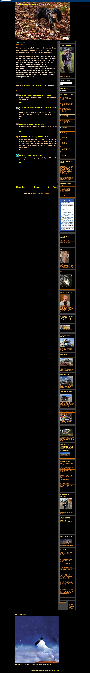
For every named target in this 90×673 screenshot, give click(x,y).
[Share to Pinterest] (53, 85)
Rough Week (64, 128)
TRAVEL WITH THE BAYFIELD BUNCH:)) (32, 4)
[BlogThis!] (50, 85)
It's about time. (65, 97)
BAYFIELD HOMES (64, 483)
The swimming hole (66, 148)
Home (36, 187)
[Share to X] (51, 85)
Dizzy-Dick (23, 155)
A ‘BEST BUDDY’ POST (65, 556)
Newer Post (21, 187)
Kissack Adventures (66, 139)
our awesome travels (26, 95)
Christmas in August (66, 154)
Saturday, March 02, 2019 (42, 95)
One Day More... (65, 115)
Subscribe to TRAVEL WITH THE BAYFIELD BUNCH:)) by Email (71, 605)
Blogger (57, 670)
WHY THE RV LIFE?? (65, 240)
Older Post (52, 187)
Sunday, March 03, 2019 (35, 155)
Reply (21, 102)
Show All (72, 157)
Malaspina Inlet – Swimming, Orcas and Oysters (66, 135)
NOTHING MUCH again (67, 104)
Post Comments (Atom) (41, 193)
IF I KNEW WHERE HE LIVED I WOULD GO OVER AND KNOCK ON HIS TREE (66, 588)
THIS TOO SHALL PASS (66, 567)
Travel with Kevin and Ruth (67, 147)
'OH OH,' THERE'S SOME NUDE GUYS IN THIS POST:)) (66, 553)
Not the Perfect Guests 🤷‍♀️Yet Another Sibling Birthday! (66, 110)
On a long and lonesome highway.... (32, 107)
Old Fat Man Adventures (67, 103)
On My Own (64, 127)
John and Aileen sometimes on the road (67, 121)
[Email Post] (45, 85)
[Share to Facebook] (52, 85)
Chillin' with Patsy (66, 108)
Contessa (22, 124)
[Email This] (48, 85)
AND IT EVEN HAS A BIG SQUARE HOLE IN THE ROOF (66, 560)
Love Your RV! (65, 132)
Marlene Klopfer (24, 137)
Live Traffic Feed (67, 200)
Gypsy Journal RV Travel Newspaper (66, 152)
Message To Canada (66, 116)
